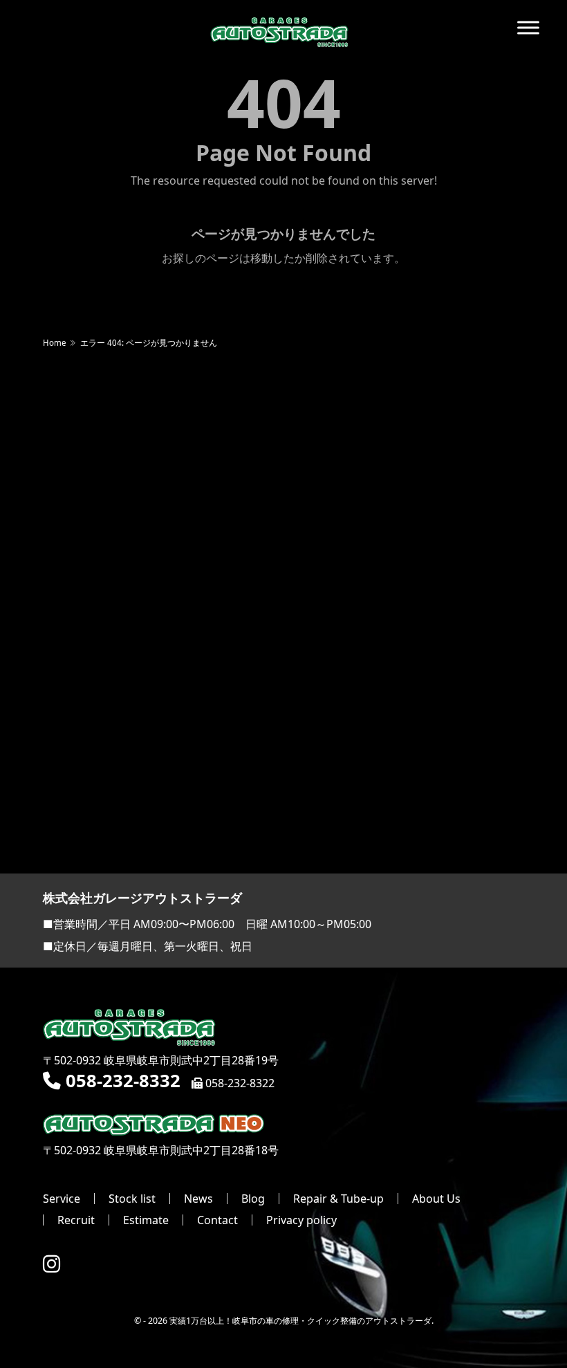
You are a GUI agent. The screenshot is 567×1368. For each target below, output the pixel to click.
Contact (217, 1220)
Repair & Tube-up (338, 1198)
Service (61, 1198)
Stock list (132, 1198)
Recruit (76, 1220)
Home (54, 343)
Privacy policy (301, 1220)
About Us (436, 1198)
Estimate (146, 1220)
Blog (253, 1198)
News (198, 1198)
